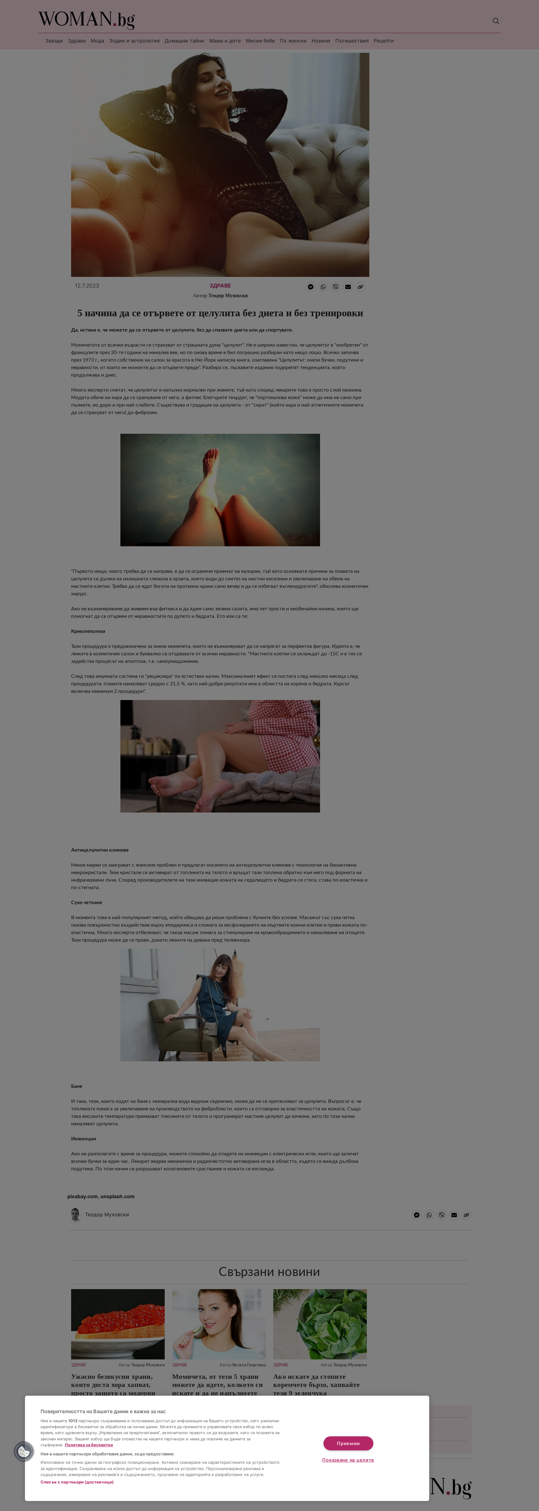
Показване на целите (348, 1460)
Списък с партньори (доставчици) (77, 1481)
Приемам (348, 1443)
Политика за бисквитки (89, 1445)
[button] (24, 1452)
